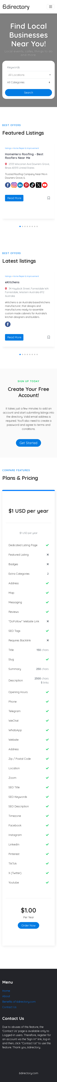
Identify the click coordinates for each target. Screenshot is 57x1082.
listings (8, 148)
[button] (20, 226)
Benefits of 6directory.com (19, 1001)
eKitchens (12, 282)
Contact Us (9, 1007)
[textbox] (28, 75)
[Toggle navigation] (50, 6)
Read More (14, 198)
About (6, 996)
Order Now (28, 925)
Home (6, 991)
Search (28, 92)
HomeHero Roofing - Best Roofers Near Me (24, 156)
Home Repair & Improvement (26, 148)
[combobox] (28, 74)
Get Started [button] (28, 443)
